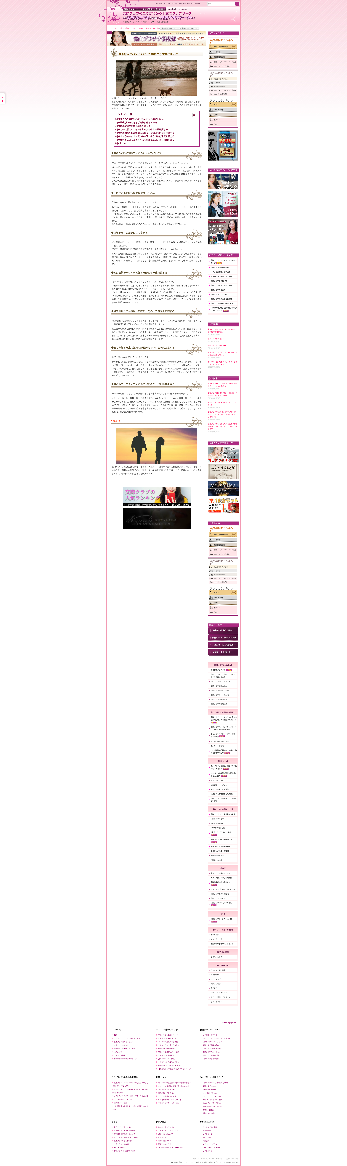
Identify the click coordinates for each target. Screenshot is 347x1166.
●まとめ (122, 143)
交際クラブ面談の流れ (219, 686)
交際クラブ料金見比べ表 (220, 690)
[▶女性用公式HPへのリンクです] (156, 42)
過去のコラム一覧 (152, 28)
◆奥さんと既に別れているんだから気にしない (141, 119)
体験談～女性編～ (217, 860)
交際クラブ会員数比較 (219, 281)
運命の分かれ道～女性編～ (220, 851)
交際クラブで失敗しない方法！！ (170, 1103)
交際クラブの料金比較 (166, 1055)
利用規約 (214, 988)
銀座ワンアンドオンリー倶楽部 (225, 62)
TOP (115, 1035)
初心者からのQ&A (217, 823)
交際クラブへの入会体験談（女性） (224, 814)
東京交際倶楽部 (219, 57)
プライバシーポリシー (219, 993)
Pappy (216, 124)
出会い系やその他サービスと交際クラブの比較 (131, 1096)
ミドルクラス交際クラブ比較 (221, 276)
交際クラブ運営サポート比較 (221, 285)
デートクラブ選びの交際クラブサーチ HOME (127, 28)
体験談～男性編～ (217, 855)
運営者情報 (215, 975)
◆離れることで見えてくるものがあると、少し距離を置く (146, 140)
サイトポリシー (216, 1002)
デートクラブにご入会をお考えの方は (128, 1038)
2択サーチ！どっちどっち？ (221, 832)
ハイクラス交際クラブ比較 (220, 272)
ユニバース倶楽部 (220, 94)
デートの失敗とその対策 (220, 789)
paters (216, 104)
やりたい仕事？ (216, 957)
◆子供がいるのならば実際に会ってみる (137, 122)
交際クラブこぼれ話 (218, 898)
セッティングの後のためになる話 (223, 889)
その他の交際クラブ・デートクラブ (171, 1148)
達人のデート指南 (217, 746)
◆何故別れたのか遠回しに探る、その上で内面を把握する (146, 133)
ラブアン (217, 115)
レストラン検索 (216, 939)
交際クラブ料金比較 (218, 290)
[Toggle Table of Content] (193, 115)
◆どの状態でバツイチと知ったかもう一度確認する (143, 129)
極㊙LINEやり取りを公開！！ (221, 839)
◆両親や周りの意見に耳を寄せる (134, 126)
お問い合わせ (216, 984)
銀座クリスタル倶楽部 (222, 66)
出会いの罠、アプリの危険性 (221, 878)
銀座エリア (162, 1137)
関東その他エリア (164, 1144)
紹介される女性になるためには (222, 794)
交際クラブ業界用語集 (219, 704)
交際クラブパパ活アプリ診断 (221, 903)
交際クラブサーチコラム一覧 (221, 919)
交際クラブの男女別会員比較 (221, 299)
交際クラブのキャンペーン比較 (222, 303)
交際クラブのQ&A (217, 819)
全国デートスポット (121, 1045)
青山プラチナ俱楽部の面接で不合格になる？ (174, 1083)
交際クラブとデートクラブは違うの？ (216, 1038)
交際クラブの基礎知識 (219, 699)
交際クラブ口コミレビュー (124, 1042)
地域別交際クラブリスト (167, 1127)
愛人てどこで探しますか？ (220, 873)
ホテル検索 (215, 935)
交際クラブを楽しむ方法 (220, 894)
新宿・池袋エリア (164, 1141)
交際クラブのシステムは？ (220, 681)
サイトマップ (216, 979)
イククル (217, 120)
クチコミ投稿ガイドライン (220, 997)
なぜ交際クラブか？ (218, 670)
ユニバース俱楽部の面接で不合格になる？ (173, 1086)
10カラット (218, 52)
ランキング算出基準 (218, 970)
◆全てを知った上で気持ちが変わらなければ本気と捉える (146, 136)
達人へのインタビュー (219, 780)
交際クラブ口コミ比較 (219, 294)
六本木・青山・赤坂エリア (168, 1131)
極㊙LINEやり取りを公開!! (212, 1100)
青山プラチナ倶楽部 (221, 47)
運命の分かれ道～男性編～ (220, 846)
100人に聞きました (218, 828)
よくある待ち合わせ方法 (220, 741)
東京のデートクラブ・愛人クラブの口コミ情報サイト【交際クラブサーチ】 (215, 1158)
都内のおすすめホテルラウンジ (222, 944)
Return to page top (229, 1023)
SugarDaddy (218, 110)
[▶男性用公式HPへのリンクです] (156, 35)
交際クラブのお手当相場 (220, 695)
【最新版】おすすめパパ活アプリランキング (174, 1069)
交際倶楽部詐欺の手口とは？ (221, 882)
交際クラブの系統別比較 (220, 267)
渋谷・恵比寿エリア (165, 1134)
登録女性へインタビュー (220, 785)
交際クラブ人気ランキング (168, 1035)
